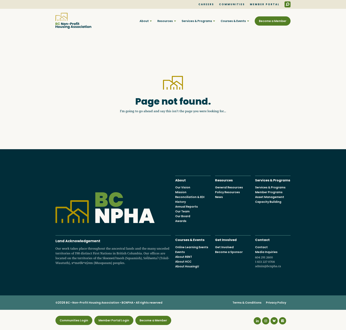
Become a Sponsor (229, 252)
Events (180, 252)
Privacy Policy (276, 303)
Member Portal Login (114, 320)
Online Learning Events (191, 247)
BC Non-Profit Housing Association (73, 21)
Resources (165, 21)
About (144, 21)
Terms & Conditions (247, 303)
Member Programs (269, 192)
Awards (180, 221)
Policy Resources (227, 192)
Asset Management (269, 197)
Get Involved (226, 239)
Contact (262, 239)
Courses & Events (233, 21)
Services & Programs (197, 21)
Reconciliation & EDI (189, 197)
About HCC (183, 262)
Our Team (182, 211)
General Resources (229, 187)
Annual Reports (186, 207)
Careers (206, 4)
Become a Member (272, 21)
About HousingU (187, 266)
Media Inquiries (268, 259)
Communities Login (74, 320)
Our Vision (182, 187)
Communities (232, 4)
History (180, 202)
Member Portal (265, 4)
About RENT (183, 257)
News (219, 197)
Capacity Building (268, 202)
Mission (180, 192)
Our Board (182, 216)
